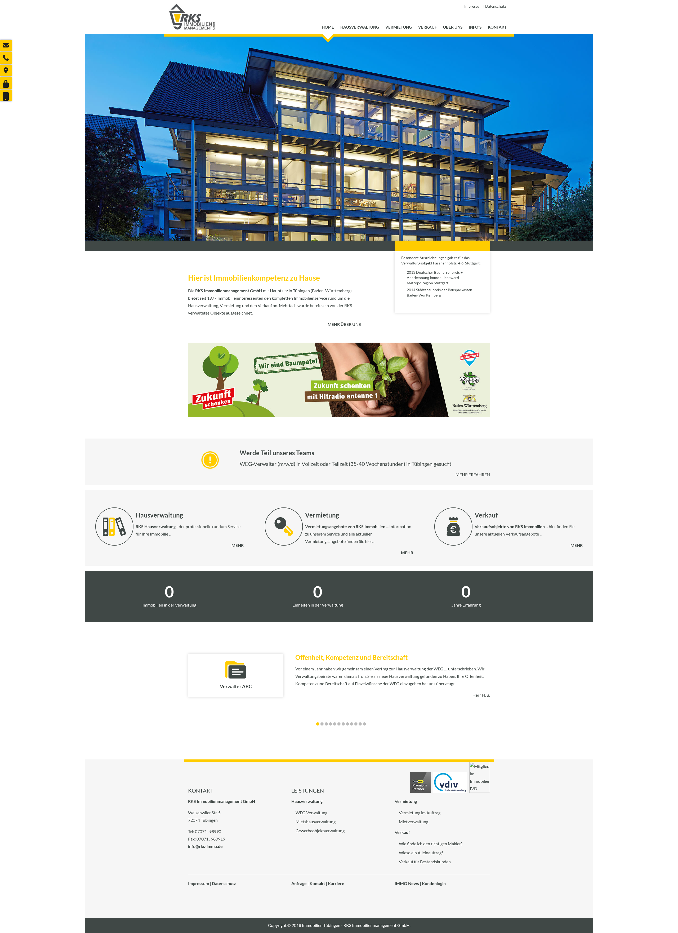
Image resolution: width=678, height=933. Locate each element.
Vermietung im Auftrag (419, 812)
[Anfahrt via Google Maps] (6, 70)
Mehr (237, 545)
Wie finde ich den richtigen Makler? (430, 843)
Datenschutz (495, 6)
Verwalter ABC (236, 686)
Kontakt (497, 27)
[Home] (192, 17)
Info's (475, 27)
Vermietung (398, 27)
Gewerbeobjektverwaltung (320, 830)
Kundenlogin (434, 883)
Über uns (452, 27)
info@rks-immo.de (205, 846)
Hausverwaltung (359, 27)
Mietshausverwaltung (316, 821)
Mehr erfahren (473, 474)
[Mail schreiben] (6, 45)
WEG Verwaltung (311, 812)
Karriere (336, 883)
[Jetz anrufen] (6, 58)
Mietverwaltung (413, 821)
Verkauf (427, 27)
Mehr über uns (344, 324)
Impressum (473, 6)
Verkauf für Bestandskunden (425, 861)
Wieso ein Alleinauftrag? (421, 852)
